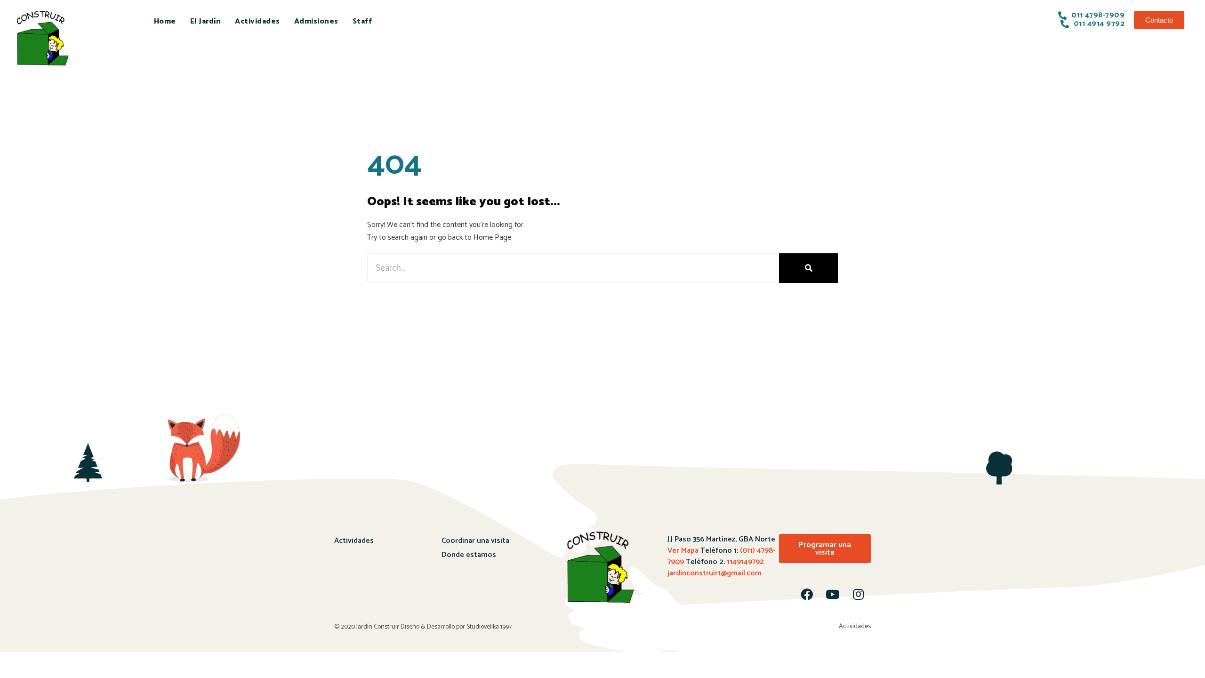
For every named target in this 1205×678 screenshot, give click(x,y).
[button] (1159, 20)
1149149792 (744, 562)
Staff (362, 21)
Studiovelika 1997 (489, 627)
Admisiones (316, 21)
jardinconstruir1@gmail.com (714, 573)
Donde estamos (469, 555)
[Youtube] (832, 594)
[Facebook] (807, 594)
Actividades (257, 21)
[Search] (808, 268)
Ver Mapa (683, 550)
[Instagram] (858, 594)
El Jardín (205, 21)
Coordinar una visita (475, 540)
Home (165, 21)
